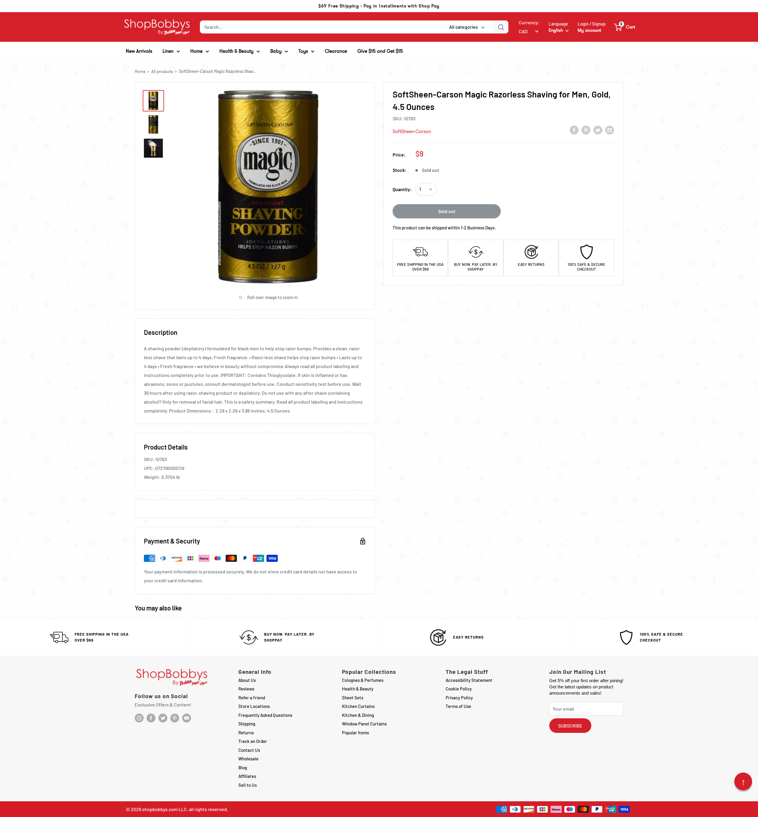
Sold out (446, 211)
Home (140, 71)
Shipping (246, 723)
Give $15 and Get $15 (380, 51)
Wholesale (248, 758)
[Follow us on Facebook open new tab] (151, 718)
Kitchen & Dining (358, 715)
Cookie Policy (459, 688)
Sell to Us (247, 785)
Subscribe (570, 725)
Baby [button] (276, 51)
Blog (242, 767)
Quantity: (402, 189)
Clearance (336, 51)
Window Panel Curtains (364, 723)
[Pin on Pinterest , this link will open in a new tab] (586, 130)
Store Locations (254, 706)
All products (162, 71)
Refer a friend (251, 697)
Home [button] (196, 51)
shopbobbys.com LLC (164, 809)
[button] (624, 27)
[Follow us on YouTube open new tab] (186, 718)
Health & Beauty (357, 688)
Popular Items (355, 732)
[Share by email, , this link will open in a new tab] (609, 130)
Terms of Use (458, 706)
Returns (246, 732)
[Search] (501, 26)
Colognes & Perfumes (362, 680)
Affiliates (247, 776)
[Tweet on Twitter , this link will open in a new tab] (597, 130)
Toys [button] (303, 51)
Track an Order (252, 741)
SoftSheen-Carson (412, 131)
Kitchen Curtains (358, 706)
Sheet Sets (352, 697)
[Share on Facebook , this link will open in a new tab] (574, 130)
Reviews (246, 688)
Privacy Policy (459, 697)
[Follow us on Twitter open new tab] (162, 718)
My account (589, 30)
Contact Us (249, 750)
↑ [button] (743, 781)
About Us (247, 680)
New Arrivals (139, 51)
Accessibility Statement (469, 680)
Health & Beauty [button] (236, 51)
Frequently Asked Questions (265, 715)
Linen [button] (168, 51)
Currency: (529, 22)
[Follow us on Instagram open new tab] (139, 718)
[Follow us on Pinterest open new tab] (174, 718)
